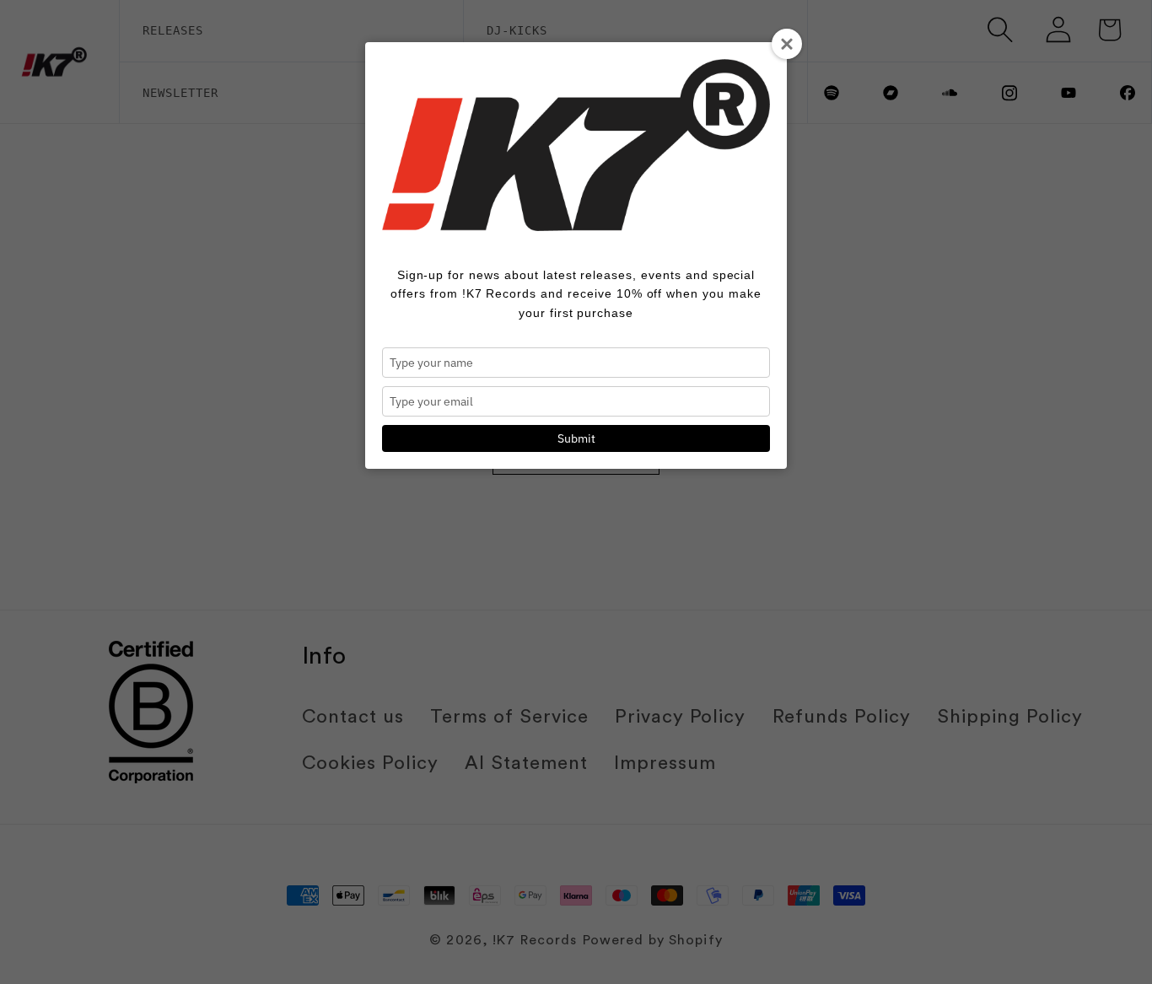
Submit (576, 438)
